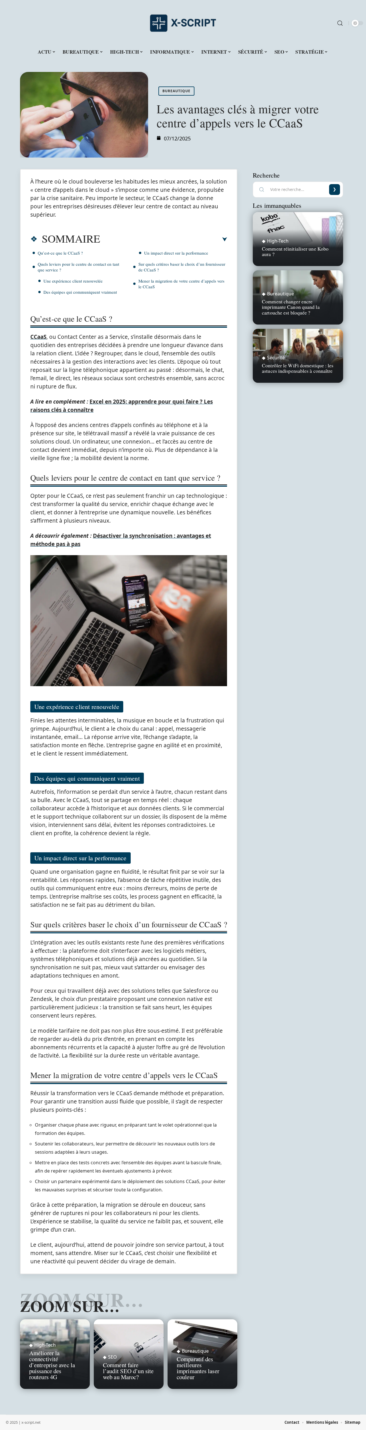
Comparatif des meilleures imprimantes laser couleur (198, 1368)
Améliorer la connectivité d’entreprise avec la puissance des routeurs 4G (52, 1365)
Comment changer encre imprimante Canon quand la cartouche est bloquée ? (291, 307)
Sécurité (276, 357)
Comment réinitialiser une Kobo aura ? (295, 251)
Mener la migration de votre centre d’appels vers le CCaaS (181, 283)
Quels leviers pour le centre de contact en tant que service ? (78, 267)
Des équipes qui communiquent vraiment (80, 292)
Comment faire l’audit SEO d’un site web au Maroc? (128, 1371)
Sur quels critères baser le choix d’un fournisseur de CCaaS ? (181, 267)
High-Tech (45, 1345)
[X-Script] (183, 23)
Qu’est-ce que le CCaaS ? (60, 253)
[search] (340, 23)
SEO (112, 1357)
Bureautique (176, 90)
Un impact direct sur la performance (176, 253)
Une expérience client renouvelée (73, 281)
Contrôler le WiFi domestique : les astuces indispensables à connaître (297, 368)
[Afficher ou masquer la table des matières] (163, 239)
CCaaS (38, 337)
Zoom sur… (70, 1306)
